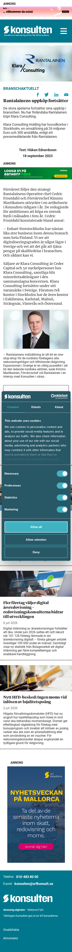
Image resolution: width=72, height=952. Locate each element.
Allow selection (36, 539)
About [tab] (59, 407)
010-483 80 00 (27, 877)
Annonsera (10, 938)
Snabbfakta (11, 930)
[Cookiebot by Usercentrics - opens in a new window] (51, 396)
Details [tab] (36, 407)
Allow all (36, 527)
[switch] (62, 485)
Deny (36, 552)
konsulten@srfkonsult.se (33, 884)
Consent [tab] (13, 407)
